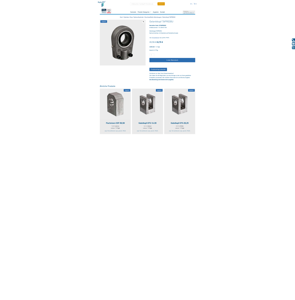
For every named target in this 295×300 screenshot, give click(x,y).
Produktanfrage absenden (158, 69)
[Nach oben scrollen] (3, 297)
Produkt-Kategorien (143, 12)
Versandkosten (155, 37)
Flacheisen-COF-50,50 (115, 123)
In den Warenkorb (172, 60)
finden (161, 4)
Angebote (156, 12)
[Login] (191, 3)
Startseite (133, 12)
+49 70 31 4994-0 (188, 13)
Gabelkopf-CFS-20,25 (180, 123)
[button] (192, 3)
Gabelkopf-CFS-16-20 (147, 123)
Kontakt (162, 12)
